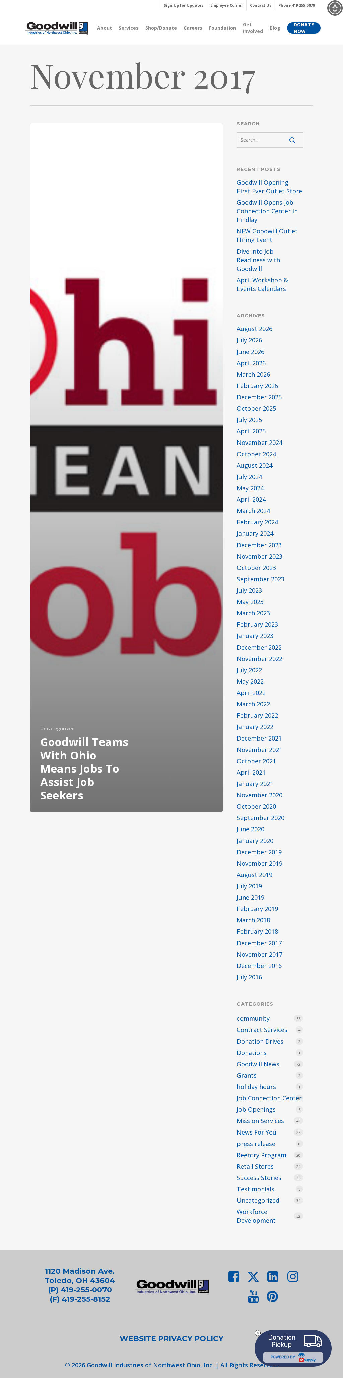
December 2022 (259, 647)
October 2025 (256, 408)
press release (256, 1144)
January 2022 (255, 727)
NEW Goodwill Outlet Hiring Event (267, 235)
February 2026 (257, 386)
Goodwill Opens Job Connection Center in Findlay (267, 211)
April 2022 (251, 693)
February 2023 (257, 624)
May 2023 (250, 602)
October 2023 (256, 568)
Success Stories (259, 1178)
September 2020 (260, 818)
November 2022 (259, 659)
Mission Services (260, 1121)
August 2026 (254, 329)
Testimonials (255, 1189)
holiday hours (256, 1087)
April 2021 (251, 772)
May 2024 (250, 488)
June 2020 (250, 829)
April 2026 (251, 363)
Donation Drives (260, 1041)
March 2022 (253, 704)
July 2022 (249, 670)
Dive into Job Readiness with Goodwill (258, 260)
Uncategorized (57, 728)
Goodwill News (258, 1064)
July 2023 (249, 590)
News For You (256, 1132)
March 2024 (253, 511)
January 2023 (255, 636)
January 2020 (255, 840)
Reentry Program (261, 1155)
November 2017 (259, 954)
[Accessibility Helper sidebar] (335, 8)
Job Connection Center (269, 1098)
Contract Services (262, 1030)
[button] (171, 1338)
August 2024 (254, 465)
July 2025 (249, 420)
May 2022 (250, 681)
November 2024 (259, 442)
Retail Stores (255, 1166)
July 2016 (249, 977)
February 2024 (257, 522)
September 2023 (260, 579)
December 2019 (259, 852)
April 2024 (251, 499)
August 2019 (254, 875)
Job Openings (256, 1109)
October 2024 (256, 454)
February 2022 (257, 715)
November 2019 (259, 863)
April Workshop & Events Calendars (262, 284)
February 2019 (257, 909)
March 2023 (253, 613)
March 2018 (253, 920)
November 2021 (259, 750)
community (253, 1018)
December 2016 (259, 966)
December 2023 (259, 545)
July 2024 (249, 477)
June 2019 (250, 897)
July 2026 (249, 340)
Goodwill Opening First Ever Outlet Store (269, 186)
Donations (252, 1053)
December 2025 (259, 397)
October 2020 (256, 806)
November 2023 (259, 556)
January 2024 (255, 533)
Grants (247, 1075)
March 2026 (253, 374)
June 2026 (250, 352)
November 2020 (259, 795)
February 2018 (257, 931)
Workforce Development (256, 1216)
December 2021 (259, 738)
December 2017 (259, 943)
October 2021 (256, 761)
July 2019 (249, 886)
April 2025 (251, 431)
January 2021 (255, 784)
